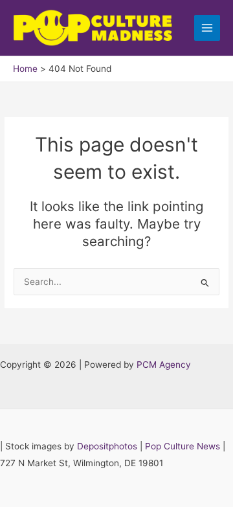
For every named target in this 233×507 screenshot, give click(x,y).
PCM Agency (164, 364)
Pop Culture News (182, 446)
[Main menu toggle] (207, 28)
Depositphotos (107, 446)
